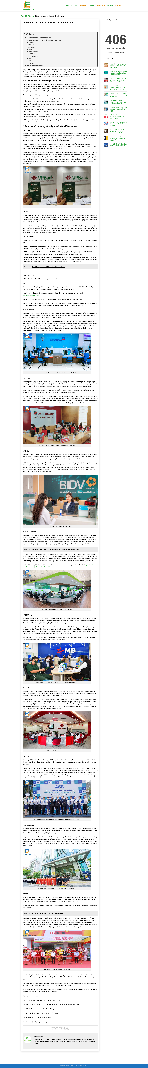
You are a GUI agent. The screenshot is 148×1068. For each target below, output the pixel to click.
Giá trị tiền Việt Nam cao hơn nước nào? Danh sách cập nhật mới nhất (118, 65)
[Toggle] (24, 1000)
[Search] (124, 5)
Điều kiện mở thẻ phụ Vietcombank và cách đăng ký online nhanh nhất (118, 102)
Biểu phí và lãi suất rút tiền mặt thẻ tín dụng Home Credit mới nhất (118, 116)
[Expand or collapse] (95, 34)
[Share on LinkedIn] (64, 1028)
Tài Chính (110, 5)
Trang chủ (24, 16)
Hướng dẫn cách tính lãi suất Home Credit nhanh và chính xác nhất (118, 123)
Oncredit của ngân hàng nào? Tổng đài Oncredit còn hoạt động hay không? (118, 73)
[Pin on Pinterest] (61, 1028)
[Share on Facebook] (52, 1028)
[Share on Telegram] (67, 1028)
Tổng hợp (31, 16)
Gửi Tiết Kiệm (100, 5)
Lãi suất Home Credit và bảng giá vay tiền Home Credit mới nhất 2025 (117, 131)
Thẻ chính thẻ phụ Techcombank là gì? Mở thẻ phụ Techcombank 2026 (118, 87)
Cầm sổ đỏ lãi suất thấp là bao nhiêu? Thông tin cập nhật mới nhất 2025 (118, 80)
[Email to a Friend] (58, 1028)
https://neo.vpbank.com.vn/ (31, 295)
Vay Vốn (91, 5)
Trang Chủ (69, 5)
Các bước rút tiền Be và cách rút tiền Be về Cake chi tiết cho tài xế (118, 138)
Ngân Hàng (83, 5)
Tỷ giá (76, 5)
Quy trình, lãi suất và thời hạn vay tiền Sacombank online (118, 145)
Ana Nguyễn (40, 27)
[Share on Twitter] (55, 1028)
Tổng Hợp (118, 5)
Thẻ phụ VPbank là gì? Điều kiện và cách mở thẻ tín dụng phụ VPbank (118, 94)
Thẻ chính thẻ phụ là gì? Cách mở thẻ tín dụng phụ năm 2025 (118, 109)
